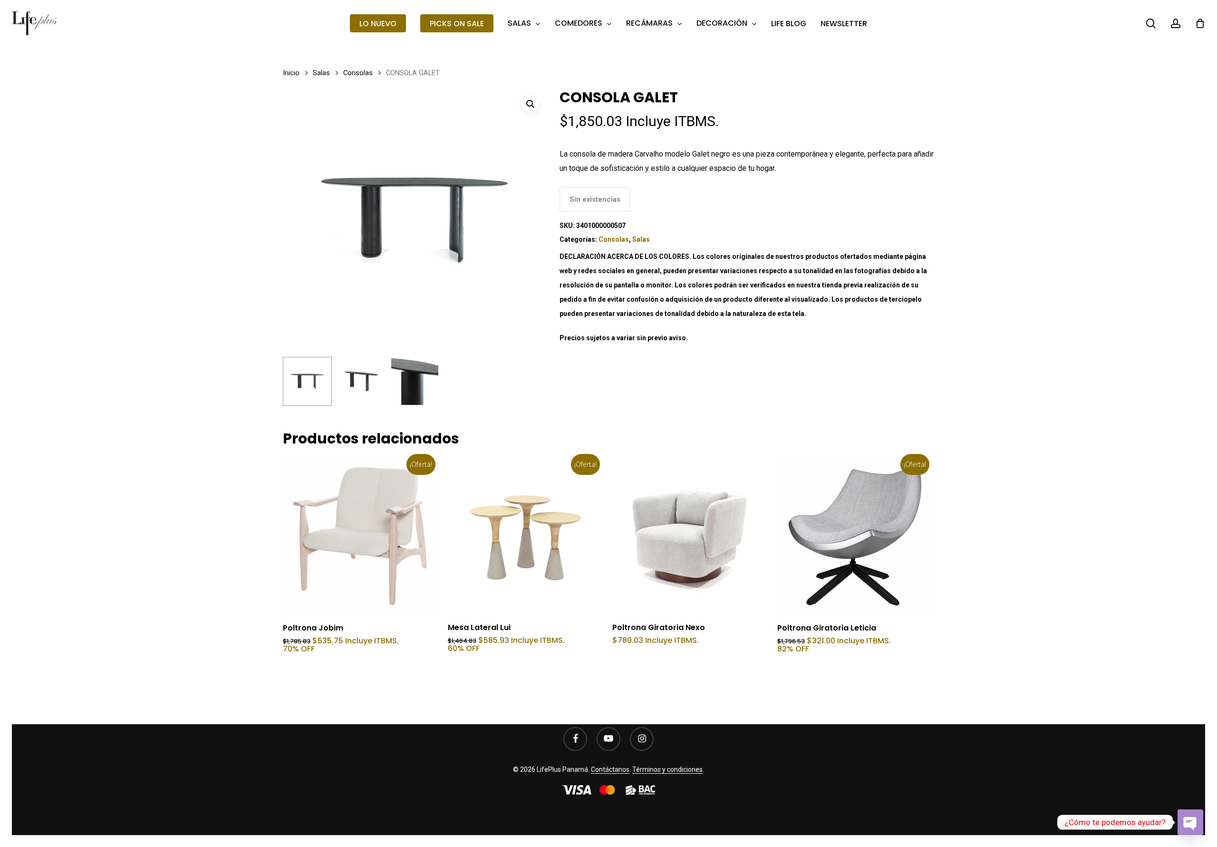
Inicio (291, 73)
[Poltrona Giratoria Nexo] (690, 536)
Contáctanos (610, 769)
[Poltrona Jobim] (361, 536)
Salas (321, 73)
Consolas (358, 73)
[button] (530, 104)
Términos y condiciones (667, 769)
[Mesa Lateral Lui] (526, 536)
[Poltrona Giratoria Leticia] (855, 536)
